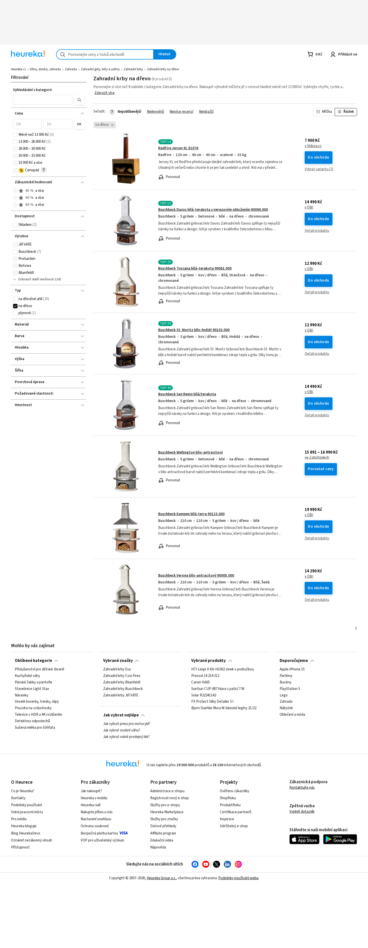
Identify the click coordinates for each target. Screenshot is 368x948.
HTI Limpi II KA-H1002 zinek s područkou (222, 669)
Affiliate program (163, 833)
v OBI (309, 207)
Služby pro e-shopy (165, 805)
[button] (43, 100)
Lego (284, 695)
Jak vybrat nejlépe (121, 715)
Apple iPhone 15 (292, 669)
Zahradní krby (133, 69)
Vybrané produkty (208, 661)
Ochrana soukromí (95, 826)
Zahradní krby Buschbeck (123, 688)
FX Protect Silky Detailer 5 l (212, 701)
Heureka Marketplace (166, 812)
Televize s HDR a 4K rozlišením (38, 714)
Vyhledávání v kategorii (32, 90)
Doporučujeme (294, 661)
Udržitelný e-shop (234, 826)
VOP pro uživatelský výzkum (102, 840)
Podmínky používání (26, 805)
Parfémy (286, 675)
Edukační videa (161, 840)
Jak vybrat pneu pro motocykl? (126, 723)
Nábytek (286, 708)
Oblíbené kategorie (33, 661)
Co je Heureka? (22, 791)
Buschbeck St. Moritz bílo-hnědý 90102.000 (194, 330)
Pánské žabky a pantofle (33, 682)
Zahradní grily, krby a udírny (100, 69)
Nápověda (158, 847)
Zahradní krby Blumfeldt (122, 682)
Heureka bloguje (24, 826)
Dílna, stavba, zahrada (45, 69)
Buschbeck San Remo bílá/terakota (187, 394)
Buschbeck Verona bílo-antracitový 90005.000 (196, 575)
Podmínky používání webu (238, 878)
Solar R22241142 (203, 695)
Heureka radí (90, 805)
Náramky (21, 695)
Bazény (285, 682)
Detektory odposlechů (32, 721)
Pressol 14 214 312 (205, 675)
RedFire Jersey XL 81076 (178, 148)
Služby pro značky (164, 819)
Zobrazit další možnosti (36, 279)
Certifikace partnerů (235, 812)
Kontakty (18, 798)
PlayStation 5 (290, 688)
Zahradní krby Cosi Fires (121, 675)
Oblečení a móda (292, 714)
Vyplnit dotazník (301, 811)
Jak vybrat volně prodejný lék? (126, 736)
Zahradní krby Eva (117, 669)
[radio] (15, 191)
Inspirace (227, 819)
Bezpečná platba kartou (99, 833)
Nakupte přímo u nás (97, 812)
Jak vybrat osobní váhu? (121, 730)
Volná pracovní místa (27, 812)
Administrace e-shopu (167, 791)
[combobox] (105, 54)
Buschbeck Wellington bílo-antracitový (190, 452)
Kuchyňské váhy (27, 675)
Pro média (19, 819)
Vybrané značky (118, 661)
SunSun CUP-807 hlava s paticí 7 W (217, 688)
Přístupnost (20, 847)
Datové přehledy (163, 826)
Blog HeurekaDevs (25, 833)
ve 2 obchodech (317, 457)
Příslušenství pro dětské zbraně (39, 669)
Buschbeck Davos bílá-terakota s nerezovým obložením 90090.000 (213, 209)
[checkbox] (15, 135)
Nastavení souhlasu (96, 819)
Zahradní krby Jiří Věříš (120, 695)
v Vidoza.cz (313, 146)
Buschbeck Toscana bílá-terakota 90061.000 (195, 268)
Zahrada (71, 69)
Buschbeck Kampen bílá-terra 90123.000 (191, 514)
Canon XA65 (200, 682)
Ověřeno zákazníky (234, 791)
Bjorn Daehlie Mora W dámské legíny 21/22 (223, 708)
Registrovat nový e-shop (169, 798)
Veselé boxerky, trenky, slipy (37, 701)
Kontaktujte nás (302, 787)
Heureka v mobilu (94, 798)
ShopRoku (228, 798)
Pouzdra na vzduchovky (33, 708)
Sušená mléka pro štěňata (35, 727)
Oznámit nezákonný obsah (31, 840)
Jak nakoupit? (91, 791)
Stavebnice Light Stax (32, 688)
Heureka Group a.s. (161, 878)
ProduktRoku (230, 805)
